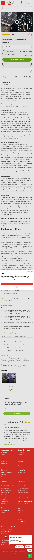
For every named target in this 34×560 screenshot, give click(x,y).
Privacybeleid (30, 271)
